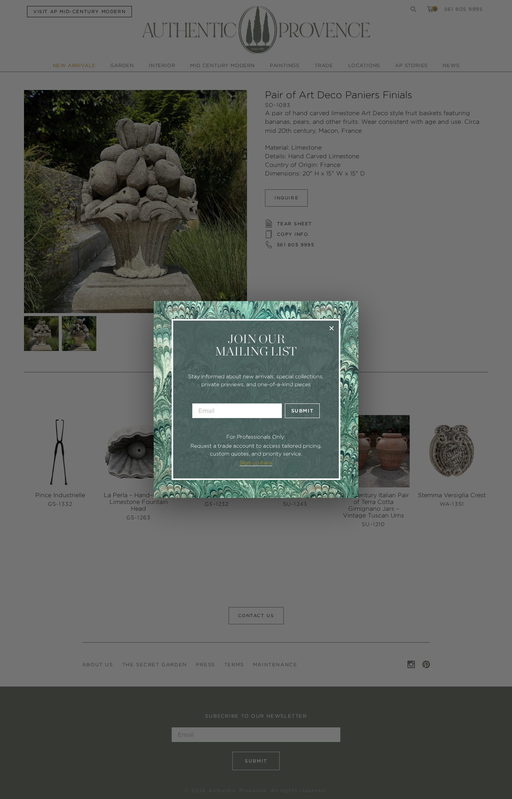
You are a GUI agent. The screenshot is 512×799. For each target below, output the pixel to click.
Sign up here (256, 463)
